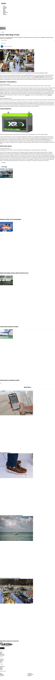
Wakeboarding (29, 675)
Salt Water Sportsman (30, 674)
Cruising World (30, 673)
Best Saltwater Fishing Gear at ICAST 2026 (9, 640)
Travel (4, 10)
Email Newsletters (2, 666)
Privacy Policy (2, 659)
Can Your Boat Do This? (5, 452)
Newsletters (5, 12)
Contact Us (1, 661)
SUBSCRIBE (4, 27)
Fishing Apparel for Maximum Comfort (9, 380)
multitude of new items (39, 76)
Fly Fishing (5, 7)
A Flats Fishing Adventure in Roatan (9, 326)
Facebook (1, 667)
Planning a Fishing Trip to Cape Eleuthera (10, 219)
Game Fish (4, 8)
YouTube (1, 669)
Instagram (1, 668)
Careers (1, 662)
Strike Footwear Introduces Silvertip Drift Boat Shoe (11, 515)
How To (4, 11)
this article (27, 94)
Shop (4, 13)
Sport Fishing (2, 675)
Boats (4, 6)
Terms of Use (1, 660)
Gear (4, 9)
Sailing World (2, 674)
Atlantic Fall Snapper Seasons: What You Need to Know (14, 273)
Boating (1, 673)
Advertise (4, 14)
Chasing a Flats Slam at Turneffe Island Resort (10, 578)
